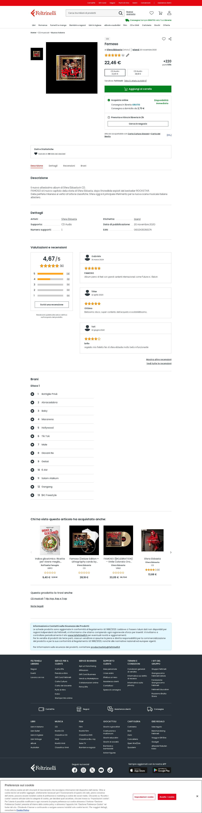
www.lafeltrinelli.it (77, 635)
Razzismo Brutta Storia (159, 695)
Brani (83, 165)
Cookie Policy (22, 810)
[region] (101, 796)
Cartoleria (131, 726)
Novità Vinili (60, 743)
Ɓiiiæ (94, 291)
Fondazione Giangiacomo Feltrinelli (158, 683)
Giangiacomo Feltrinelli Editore (159, 674)
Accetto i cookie (167, 796)
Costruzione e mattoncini (109, 732)
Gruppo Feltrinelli (159, 669)
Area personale (110, 669)
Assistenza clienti (164, 3)
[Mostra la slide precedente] (31, 552)
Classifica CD (61, 735)
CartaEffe (91, 3)
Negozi (112, 3)
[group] (37, 54)
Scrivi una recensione (51, 304)
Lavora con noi (37, 677)
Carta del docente (63, 685)
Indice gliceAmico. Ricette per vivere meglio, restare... (50, 560)
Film (81, 726)
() (123, 55)
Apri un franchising (87, 666)
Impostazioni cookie (144, 796)
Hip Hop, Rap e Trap (56, 598)
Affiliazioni (83, 670)
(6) (62, 266)
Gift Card (102, 3)
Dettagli (53, 165)
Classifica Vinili (62, 747)
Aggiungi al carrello (140, 88)
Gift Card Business (87, 674)
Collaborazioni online (88, 682)
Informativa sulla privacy (135, 684)
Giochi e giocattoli (111, 726)
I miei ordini (108, 673)
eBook (33, 743)
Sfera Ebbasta (114, 49)
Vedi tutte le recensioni (159, 363)
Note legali (37, 606)
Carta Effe (59, 669)
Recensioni (69, 165)
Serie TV (82, 743)
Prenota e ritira (61, 673)
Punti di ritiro (124, 3)
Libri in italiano (37, 726)
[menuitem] (34, 25)
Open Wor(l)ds (133, 743)
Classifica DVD (85, 735)
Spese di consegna (112, 689)
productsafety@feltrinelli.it (105, 647)
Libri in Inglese (37, 735)
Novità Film (84, 731)
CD (56, 726)
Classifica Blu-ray (87, 739)
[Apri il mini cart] (160, 13)
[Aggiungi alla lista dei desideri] (164, 38)
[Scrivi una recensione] (127, 55)
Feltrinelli (118, 81)
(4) (68, 273)
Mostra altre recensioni (158, 359)
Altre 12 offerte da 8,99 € (135, 81)
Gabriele (96, 256)
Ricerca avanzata (130, 13)
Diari (129, 731)
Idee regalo (157, 726)
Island (135, 49)
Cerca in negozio (138, 123)
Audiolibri (35, 747)
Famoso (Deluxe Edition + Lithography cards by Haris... (84, 560)
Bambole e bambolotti (108, 747)
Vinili (57, 739)
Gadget (155, 742)
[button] (120, 13)
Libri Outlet (35, 731)
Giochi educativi (110, 737)
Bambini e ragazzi (87, 747)
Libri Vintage (36, 739)
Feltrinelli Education (160, 689)
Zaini (129, 735)
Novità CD (59, 731)
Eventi (135, 3)
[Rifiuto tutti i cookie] (197, 796)
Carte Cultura (61, 681)
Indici (57, 694)
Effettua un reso (110, 677)
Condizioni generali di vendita (136, 670)
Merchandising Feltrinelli (158, 732)
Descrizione (37, 165)
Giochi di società (111, 742)
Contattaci (108, 685)
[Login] (169, 13)
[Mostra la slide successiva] (171, 552)
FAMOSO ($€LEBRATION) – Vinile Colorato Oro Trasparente (118, 560)
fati (93, 326)
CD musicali (37, 598)
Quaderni (131, 747)
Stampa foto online (63, 698)
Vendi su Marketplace (88, 678)
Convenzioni (146, 3)
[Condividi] (170, 39)
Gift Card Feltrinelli (63, 677)
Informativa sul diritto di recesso (137, 677)
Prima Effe (83, 687)
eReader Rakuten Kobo (159, 747)
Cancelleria (132, 739)
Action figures (109, 752)
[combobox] (95, 13)
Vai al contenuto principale (43, 3)
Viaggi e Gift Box (159, 737)
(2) (68, 279)
